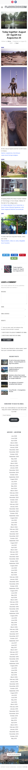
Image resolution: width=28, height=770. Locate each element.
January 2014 (14, 729)
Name (2, 307)
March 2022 (14, 527)
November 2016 (14, 659)
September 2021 (14, 540)
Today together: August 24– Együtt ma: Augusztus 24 (18, 269)
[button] (2, 7)
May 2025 (14, 459)
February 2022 (14, 529)
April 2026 (14, 440)
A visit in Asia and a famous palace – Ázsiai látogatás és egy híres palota (17, 362)
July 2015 (14, 695)
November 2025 (14, 452)
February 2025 (14, 465)
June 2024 (14, 484)
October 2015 (14, 688)
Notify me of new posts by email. (11, 335)
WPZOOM (25, 767)
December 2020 (14, 556)
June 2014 (14, 718)
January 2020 (14, 579)
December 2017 (14, 634)
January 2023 (14, 506)
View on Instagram (14, 754)
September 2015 (14, 691)
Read (17, 43)
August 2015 (14, 693)
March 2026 (14, 443)
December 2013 (14, 731)
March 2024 (14, 490)
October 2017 (14, 638)
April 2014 (14, 722)
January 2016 (14, 681)
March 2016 (14, 677)
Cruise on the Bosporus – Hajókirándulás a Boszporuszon (16, 369)
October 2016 (14, 661)
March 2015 (14, 704)
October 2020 (14, 561)
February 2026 (14, 445)
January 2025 (14, 468)
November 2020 (14, 559)
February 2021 (14, 552)
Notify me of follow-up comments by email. (14, 332)
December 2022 (14, 509)
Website (3, 320)
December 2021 (14, 534)
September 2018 (14, 613)
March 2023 (14, 502)
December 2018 (14, 606)
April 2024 (14, 488)
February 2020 (14, 577)
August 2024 (14, 479)
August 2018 (14, 615)
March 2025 (14, 463)
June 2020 (14, 570)
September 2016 (14, 663)
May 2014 (14, 720)
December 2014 (14, 711)
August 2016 (14, 665)
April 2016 (14, 675)
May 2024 (14, 486)
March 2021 (14, 550)
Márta (9, 41)
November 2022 (14, 511)
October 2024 (14, 474)
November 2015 (14, 686)
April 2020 (14, 574)
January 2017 (14, 654)
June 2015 (14, 697)
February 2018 (14, 629)
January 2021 (14, 554)
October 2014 (14, 715)
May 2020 (14, 572)
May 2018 (14, 622)
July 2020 (14, 568)
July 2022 (14, 520)
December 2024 (14, 470)
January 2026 (14, 447)
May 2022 (14, 524)
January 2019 (14, 604)
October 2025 (14, 454)
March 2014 (14, 725)
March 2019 (14, 600)
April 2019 (14, 597)
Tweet (7, 255)
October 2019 (14, 586)
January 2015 (14, 709)
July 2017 (14, 643)
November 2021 (14, 536)
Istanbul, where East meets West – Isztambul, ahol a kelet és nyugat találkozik (17, 376)
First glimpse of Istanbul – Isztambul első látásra (16, 383)
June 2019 (14, 593)
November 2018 (14, 609)
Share (15, 255)
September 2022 (14, 515)
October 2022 (14, 513)
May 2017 (14, 647)
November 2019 (14, 584)
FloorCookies (16, 7)
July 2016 (14, 668)
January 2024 (14, 495)
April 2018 (14, 625)
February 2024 (14, 493)
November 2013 (14, 734)
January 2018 (14, 631)
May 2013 (14, 738)
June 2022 (14, 522)
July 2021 (14, 545)
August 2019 (14, 590)
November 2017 (14, 636)
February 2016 (14, 679)
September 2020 (14, 563)
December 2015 (14, 684)
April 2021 (14, 547)
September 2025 (14, 456)
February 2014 (14, 727)
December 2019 (14, 581)
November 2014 (14, 713)
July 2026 (14, 436)
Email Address (5, 313)
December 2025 (14, 449)
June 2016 (14, 670)
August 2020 (14, 565)
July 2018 (14, 618)
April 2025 (14, 461)
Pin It (23, 255)
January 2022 (14, 531)
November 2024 (14, 472)
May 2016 (14, 672)
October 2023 (14, 499)
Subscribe (14, 420)
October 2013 (14, 736)
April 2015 (14, 702)
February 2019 (14, 602)
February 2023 (14, 504)
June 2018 (14, 620)
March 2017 (14, 650)
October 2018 (14, 611)
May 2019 (14, 595)
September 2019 (14, 588)
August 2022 (14, 518)
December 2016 (14, 656)
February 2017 (14, 652)
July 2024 (14, 481)
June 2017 (14, 645)
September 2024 (14, 477)
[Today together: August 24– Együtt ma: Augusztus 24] (8, 269)
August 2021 (14, 543)
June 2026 (14, 438)
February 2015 (14, 706)
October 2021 (14, 538)
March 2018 (14, 627)
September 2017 (14, 640)
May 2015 (14, 700)
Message (3, 291)
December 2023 (14, 497)
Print (15, 258)
